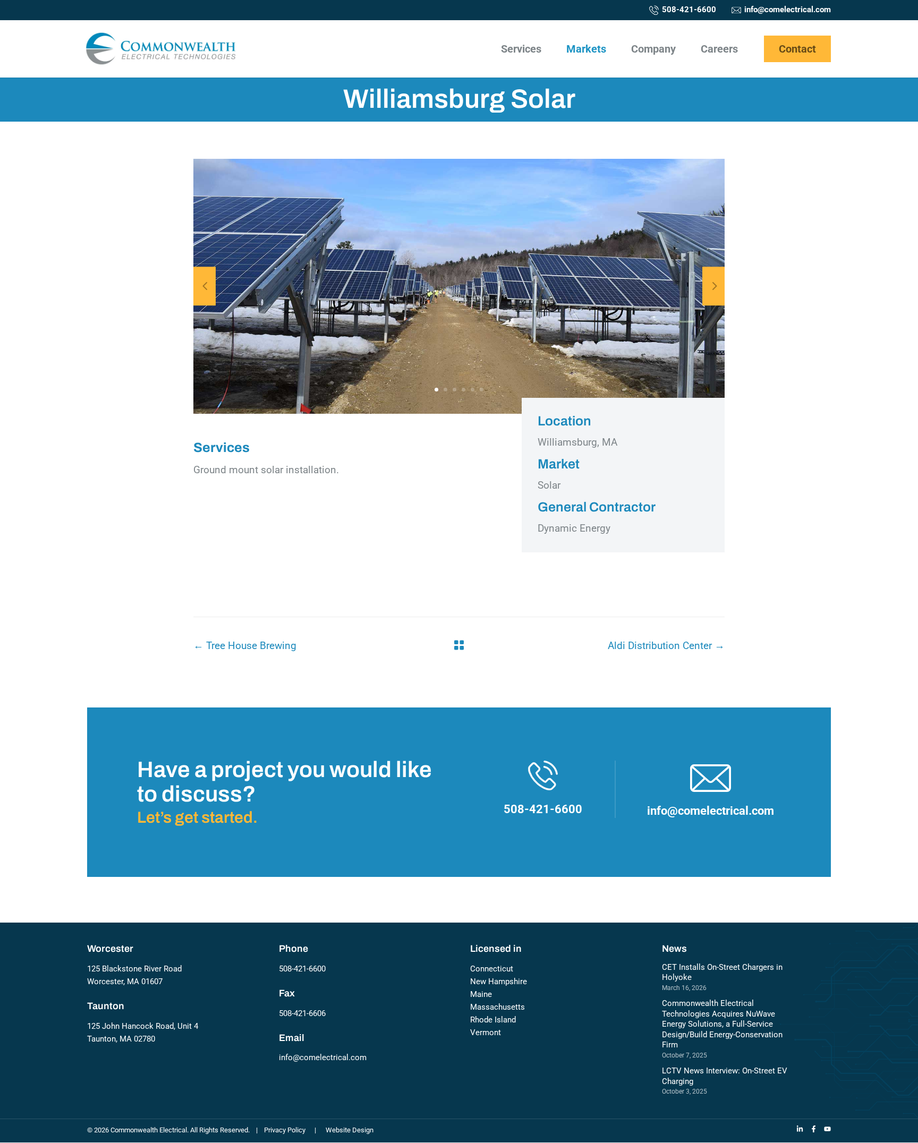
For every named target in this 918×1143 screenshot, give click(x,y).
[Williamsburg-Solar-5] (459, 286)
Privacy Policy (284, 1130)
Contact (797, 49)
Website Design (349, 1130)
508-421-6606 (302, 1013)
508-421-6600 (302, 969)
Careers (719, 49)
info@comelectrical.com (323, 1057)
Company (653, 49)
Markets (586, 49)
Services (521, 49)
